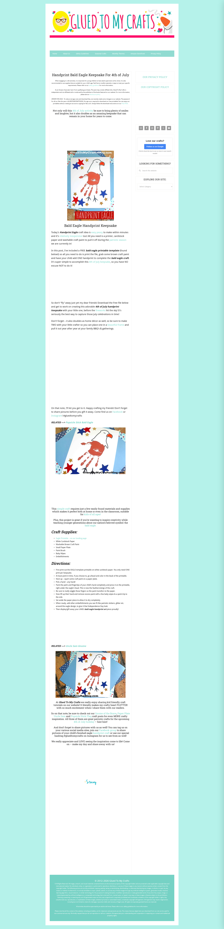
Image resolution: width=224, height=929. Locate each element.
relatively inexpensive (71, 236)
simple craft (63, 508)
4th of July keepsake (99, 261)
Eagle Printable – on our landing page (71, 538)
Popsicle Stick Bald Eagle (79, 422)
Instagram (56, 415)
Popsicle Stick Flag (81, 716)
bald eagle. (90, 525)
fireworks (100, 310)
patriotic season (117, 240)
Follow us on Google (155, 147)
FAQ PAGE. (125, 103)
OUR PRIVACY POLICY (155, 76)
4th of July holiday (84, 721)
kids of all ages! (92, 514)
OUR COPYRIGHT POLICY (155, 87)
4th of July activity (82, 110)
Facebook (117, 411)
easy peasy (97, 232)
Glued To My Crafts (112, 21)
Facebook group (107, 730)
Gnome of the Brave (105, 713)
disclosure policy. (95, 94)
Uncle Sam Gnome (76, 646)
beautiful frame (116, 324)
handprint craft (101, 732)
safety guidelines (94, 85)
